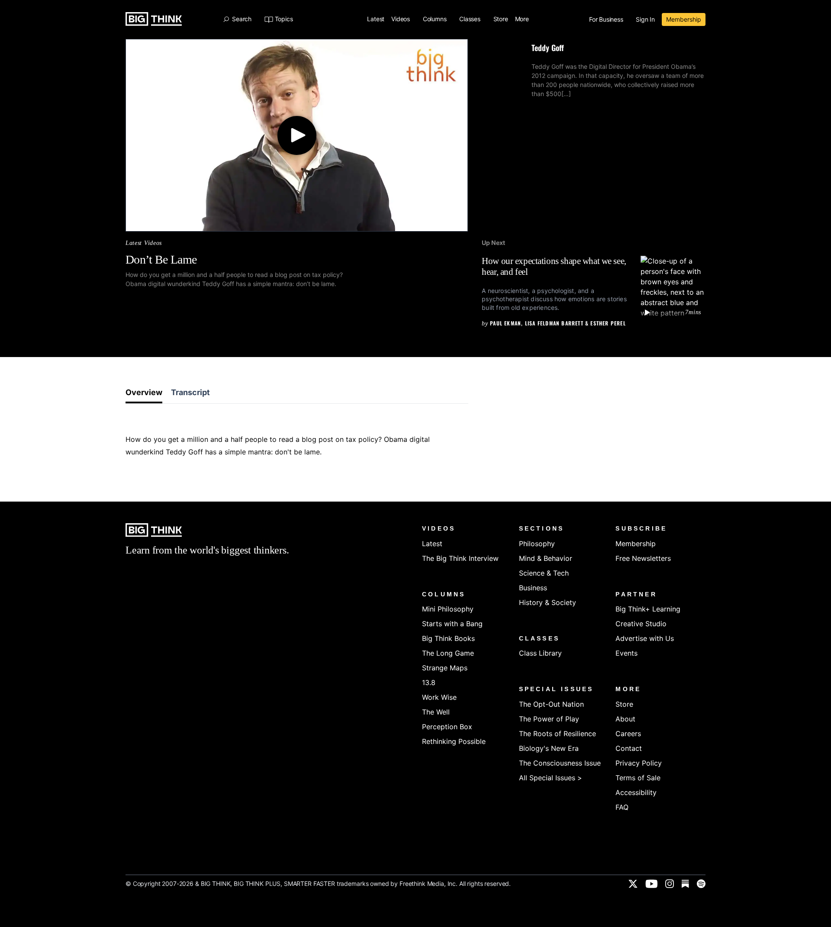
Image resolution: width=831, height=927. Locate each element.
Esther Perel (607, 323)
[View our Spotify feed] (701, 883)
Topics (283, 19)
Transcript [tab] (190, 392)
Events (626, 653)
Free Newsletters (643, 558)
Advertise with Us (644, 638)
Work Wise (439, 697)
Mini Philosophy (447, 609)
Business (533, 587)
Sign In (645, 19)
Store (500, 19)
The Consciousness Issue (560, 763)
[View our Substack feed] (685, 883)
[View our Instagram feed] (669, 883)
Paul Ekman (505, 323)
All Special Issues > (550, 777)
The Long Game (448, 653)
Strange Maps (444, 667)
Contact (628, 748)
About (625, 719)
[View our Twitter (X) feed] (633, 883)
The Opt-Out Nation (551, 704)
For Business (607, 19)
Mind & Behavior (545, 558)
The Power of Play (549, 719)
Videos (401, 19)
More (523, 19)
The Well (436, 712)
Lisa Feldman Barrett (554, 323)
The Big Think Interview (460, 558)
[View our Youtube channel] (651, 883)
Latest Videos (144, 243)
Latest (375, 19)
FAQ (621, 807)
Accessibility (636, 792)
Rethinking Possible (454, 741)
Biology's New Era (549, 748)
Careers (628, 733)
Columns (435, 19)
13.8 (428, 682)
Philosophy (537, 543)
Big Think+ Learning (647, 609)
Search (241, 19)
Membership (683, 19)
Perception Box (447, 726)
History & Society (547, 602)
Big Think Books (448, 638)
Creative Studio (641, 623)
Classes (470, 19)
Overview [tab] (144, 392)
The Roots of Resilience (557, 733)
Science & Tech (544, 573)
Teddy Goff (547, 47)
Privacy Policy (638, 763)
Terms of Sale (637, 777)
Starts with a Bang (452, 623)
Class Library (540, 653)
